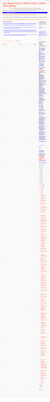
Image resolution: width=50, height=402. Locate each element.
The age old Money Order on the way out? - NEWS (43, 371)
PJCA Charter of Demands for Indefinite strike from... (43, 275)
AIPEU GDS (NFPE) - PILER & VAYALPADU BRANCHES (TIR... (43, 265)
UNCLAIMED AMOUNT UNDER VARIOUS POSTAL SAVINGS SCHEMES (43, 220)
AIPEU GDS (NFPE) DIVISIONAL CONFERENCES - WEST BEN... (43, 240)
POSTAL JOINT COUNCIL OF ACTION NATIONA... (43, 326)
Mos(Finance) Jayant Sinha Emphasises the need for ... (43, 295)
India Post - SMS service (43, 350)
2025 (40, 170)
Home (4, 12)
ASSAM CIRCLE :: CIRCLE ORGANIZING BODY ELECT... (43, 337)
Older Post (35, 44)
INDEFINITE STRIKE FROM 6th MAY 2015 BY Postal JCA (43, 207)
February (41, 381)
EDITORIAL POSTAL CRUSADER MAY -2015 (43, 201)
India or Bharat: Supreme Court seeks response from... (43, 232)
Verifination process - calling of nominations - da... (43, 333)
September (41, 187)
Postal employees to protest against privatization (43, 362)
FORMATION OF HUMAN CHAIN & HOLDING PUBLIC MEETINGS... (43, 317)
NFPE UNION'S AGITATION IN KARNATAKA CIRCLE (43, 255)
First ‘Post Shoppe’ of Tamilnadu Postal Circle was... (43, 346)
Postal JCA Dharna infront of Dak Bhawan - (43, 209)
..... (40, 205)
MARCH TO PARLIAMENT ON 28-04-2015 (43, 378)
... (40, 253)
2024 (40, 171)
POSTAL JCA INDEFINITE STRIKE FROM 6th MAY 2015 (43, 283)
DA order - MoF (42, 331)
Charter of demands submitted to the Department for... (42, 343)
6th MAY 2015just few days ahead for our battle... (43, 204)
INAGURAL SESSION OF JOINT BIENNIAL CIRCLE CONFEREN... (43, 365)
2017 (40, 180)
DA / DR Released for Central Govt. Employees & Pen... (43, 355)
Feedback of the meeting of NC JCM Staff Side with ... (43, 272)
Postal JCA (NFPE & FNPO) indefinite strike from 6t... (43, 218)
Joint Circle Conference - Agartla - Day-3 (43, 340)
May (41, 192)
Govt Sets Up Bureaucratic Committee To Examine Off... (43, 234)
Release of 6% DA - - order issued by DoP (43, 302)
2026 (40, 169)
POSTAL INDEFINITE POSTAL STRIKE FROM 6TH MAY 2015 (43, 238)
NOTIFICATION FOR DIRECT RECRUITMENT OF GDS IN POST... (43, 309)
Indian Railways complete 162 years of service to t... (43, 288)
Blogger (29, 400)
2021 (40, 175)
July (41, 190)
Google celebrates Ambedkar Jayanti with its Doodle (43, 306)
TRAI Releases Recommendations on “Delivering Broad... (43, 280)
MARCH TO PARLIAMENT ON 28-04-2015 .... (43, 259)
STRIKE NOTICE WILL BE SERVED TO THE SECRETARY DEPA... (43, 367)
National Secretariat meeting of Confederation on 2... (43, 300)
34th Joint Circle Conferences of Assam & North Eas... (43, 352)
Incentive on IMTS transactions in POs (43, 329)
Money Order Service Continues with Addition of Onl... (43, 285)
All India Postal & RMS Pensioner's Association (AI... (43, 262)
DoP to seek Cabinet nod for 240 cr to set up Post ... (43, 320)
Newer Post (5, 44)
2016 (40, 181)
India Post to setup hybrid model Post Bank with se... (43, 291)
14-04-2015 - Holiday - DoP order (43, 328)
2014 (40, 384)
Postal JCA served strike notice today (43, 359)
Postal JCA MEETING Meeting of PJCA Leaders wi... (43, 196)
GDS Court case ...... (43, 257)
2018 (40, 179)
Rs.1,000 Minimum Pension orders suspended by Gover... (43, 323)
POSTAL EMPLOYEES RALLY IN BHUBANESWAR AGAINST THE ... (43, 314)
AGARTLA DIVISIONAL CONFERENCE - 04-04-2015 (43, 376)
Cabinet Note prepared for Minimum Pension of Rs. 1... (43, 297)
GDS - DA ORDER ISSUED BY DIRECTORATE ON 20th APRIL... (43, 246)
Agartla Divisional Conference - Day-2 (43, 373)
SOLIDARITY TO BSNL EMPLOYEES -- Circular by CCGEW (43, 278)
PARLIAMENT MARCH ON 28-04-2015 (43, 215)
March (41, 380)
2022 (40, 174)
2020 (40, 176)
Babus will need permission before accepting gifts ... (42, 267)
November (41, 185)
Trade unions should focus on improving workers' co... (43, 252)
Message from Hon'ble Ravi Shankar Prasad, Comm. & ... (43, 348)
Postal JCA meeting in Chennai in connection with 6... (43, 224)
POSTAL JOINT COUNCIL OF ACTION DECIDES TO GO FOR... (43, 226)
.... (40, 311)
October (41, 186)
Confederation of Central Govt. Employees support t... (43, 198)
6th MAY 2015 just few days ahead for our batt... (43, 212)
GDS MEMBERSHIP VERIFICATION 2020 (10, 12)
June (41, 191)
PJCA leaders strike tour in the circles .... (43, 269)
